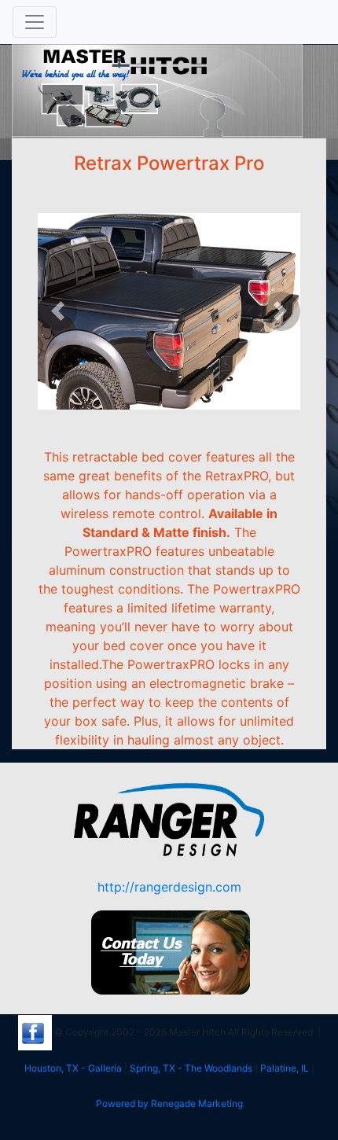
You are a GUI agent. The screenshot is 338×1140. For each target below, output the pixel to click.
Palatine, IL (284, 1068)
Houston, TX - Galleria (73, 1068)
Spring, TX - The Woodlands (191, 1068)
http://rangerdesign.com (169, 887)
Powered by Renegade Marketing (169, 1103)
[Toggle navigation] (35, 22)
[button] (57, 311)
